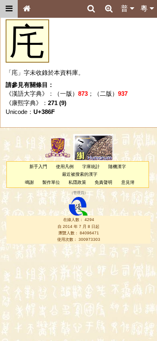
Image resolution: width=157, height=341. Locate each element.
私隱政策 (77, 182)
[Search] (91, 9)
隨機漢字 (117, 166)
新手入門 (38, 166)
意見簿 (127, 182)
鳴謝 (29, 182)
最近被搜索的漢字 (79, 174)
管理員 (78, 193)
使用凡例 (65, 166)
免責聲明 (103, 182)
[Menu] (9, 9)
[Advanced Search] (109, 8)
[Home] (26, 9)
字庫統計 (91, 166)
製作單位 (51, 182)
